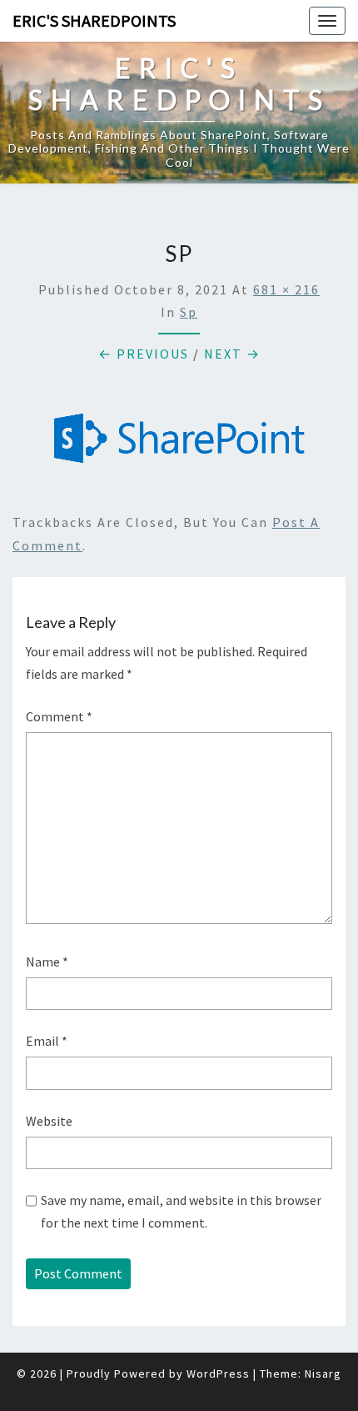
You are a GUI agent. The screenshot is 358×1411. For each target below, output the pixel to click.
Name (47, 961)
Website (49, 1120)
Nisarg (323, 1373)
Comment (59, 716)
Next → (232, 353)
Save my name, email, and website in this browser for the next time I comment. (181, 1211)
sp (188, 312)
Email (46, 1040)
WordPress (218, 1373)
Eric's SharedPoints (94, 20)
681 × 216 (286, 289)
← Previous (143, 353)
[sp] (179, 442)
